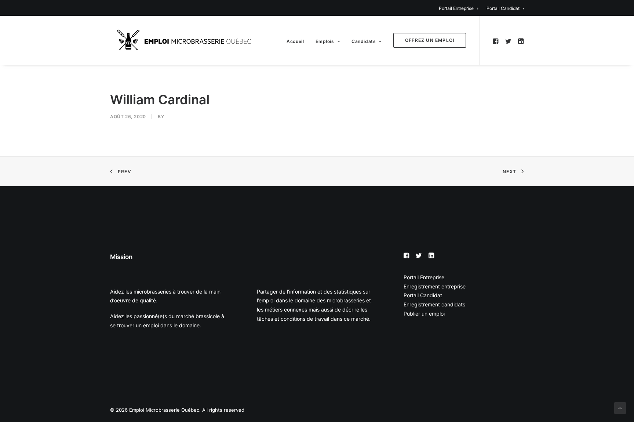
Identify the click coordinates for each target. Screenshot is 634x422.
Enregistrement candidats (434, 304)
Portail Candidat (503, 8)
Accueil (295, 41)
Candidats (363, 41)
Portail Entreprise (456, 8)
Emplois (325, 41)
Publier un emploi (424, 313)
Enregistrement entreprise (435, 286)
